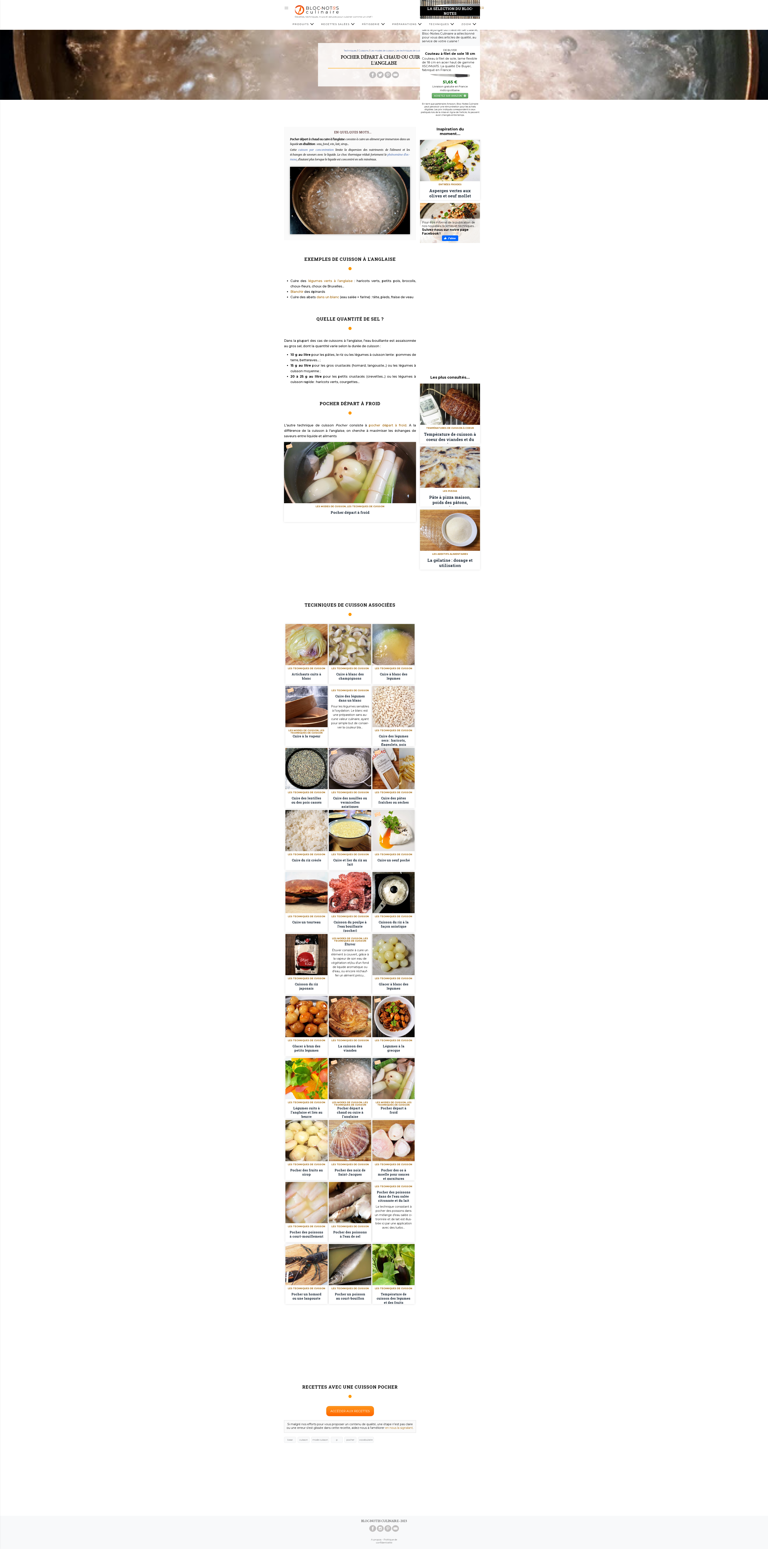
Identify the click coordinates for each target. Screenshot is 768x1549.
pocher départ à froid (387, 425)
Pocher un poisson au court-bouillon (350, 1296)
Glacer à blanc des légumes (393, 986)
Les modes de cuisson (382, 50)
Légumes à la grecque (393, 1048)
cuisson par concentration (316, 150)
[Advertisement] (384, 112)
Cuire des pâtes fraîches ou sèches (393, 800)
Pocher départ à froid (350, 512)
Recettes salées (336, 24)
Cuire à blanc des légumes (393, 676)
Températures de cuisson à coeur (450, 428)
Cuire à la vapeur (306, 736)
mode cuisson (320, 1439)
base (290, 1439)
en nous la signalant (399, 1428)
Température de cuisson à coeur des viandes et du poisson (450, 438)
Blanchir (296, 292)
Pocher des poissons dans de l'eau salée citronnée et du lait (393, 1196)
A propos (376, 1539)
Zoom (466, 24)
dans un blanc (328, 297)
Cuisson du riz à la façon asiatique (394, 924)
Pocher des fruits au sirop (306, 1172)
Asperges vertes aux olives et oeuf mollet (450, 193)
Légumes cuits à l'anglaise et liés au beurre (306, 1112)
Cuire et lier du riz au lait (350, 862)
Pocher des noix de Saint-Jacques (350, 1172)
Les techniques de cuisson (410, 50)
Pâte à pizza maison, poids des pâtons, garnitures (450, 501)
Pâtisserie (371, 24)
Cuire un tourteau (306, 922)
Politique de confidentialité (386, 1541)
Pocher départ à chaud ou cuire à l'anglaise (350, 1112)
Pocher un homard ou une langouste (306, 1296)
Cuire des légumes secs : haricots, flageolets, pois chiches (393, 740)
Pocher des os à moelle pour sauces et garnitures (393, 1174)
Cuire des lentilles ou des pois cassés (306, 800)
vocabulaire (366, 1439)
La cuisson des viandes (350, 1048)
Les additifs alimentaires (450, 554)
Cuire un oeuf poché (393, 860)
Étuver (350, 944)
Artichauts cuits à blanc (306, 676)
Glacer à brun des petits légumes (306, 1048)
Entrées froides (450, 184)
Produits (301, 24)
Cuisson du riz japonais (306, 986)
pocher (350, 1439)
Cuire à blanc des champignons (350, 676)
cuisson (303, 1439)
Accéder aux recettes (350, 1411)
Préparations (405, 24)
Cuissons (363, 50)
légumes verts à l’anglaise (330, 281)
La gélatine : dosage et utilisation (450, 563)
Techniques (439, 24)
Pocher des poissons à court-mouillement (306, 1234)
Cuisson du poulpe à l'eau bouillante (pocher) (350, 926)
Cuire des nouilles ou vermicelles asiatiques (350, 802)
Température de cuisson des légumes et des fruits (393, 1298)
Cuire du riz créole (306, 860)
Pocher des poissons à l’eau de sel (350, 1234)
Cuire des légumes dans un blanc (350, 698)
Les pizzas (450, 491)
